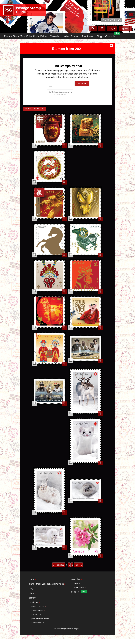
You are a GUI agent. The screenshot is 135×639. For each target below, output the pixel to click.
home (31, 579)
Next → (78, 564)
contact (32, 597)
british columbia (38, 606)
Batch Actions (32, 108)
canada (77, 583)
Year (49, 86)
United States (70, 36)
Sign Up (125, 28)
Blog (99, 36)
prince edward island (40, 618)
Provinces (87, 36)
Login (112, 28)
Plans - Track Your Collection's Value (25, 36)
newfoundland (37, 610)
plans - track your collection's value (46, 583)
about (31, 593)
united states (79, 587)
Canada (54, 36)
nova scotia (36, 614)
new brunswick (38, 622)
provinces (33, 602)
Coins (110, 35)
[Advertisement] (85, 167)
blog (31, 588)
